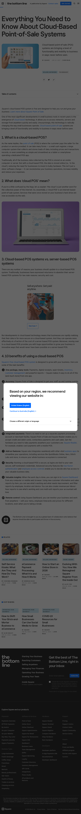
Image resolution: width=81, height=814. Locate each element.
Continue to (23, 411)
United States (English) (20, 405)
